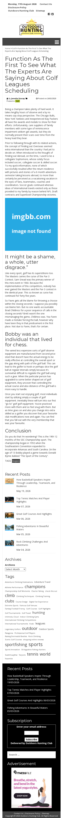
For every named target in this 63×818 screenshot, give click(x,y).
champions (35, 586)
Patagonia (9, 633)
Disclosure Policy (17, 7)
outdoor (29, 628)
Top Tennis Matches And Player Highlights (29, 689)
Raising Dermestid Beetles (16, 636)
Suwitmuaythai (11, 655)
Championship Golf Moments (17, 591)
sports (36, 644)
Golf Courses (31, 609)
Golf (14, 48)
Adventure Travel (42, 582)
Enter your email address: (31, 735)
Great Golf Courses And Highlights (34, 513)
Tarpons (22, 655)
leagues (16, 461)
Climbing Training (42, 596)
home (8, 48)
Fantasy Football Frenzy (15, 609)
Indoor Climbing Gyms (29, 617)
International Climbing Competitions (20, 620)
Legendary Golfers (13, 629)
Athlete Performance (14, 587)
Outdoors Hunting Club (21, 10)
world (45, 654)
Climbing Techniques (25, 596)
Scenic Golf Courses (13, 639)
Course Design (22, 602)
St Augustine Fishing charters (33, 649)
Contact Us (46, 4)
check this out (51, 591)
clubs (9, 601)
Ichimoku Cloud (12, 617)
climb (10, 595)
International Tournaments (16, 624)
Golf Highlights (44, 609)
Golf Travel (26, 613)
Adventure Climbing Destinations (19, 582)
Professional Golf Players (25, 633)
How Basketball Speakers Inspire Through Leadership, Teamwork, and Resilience (35, 483)
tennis (32, 654)
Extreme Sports (11, 605)
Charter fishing (37, 591)
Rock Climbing (34, 636)
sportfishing (16, 644)
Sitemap (40, 10)
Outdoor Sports (46, 629)
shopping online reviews (33, 639)
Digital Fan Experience (38, 602)
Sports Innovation (12, 649)
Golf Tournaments (12, 613)
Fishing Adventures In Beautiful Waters (27, 707)
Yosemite (9, 659)
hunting (38, 612)
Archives (10, 564)
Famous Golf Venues (28, 605)
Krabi (31, 624)
